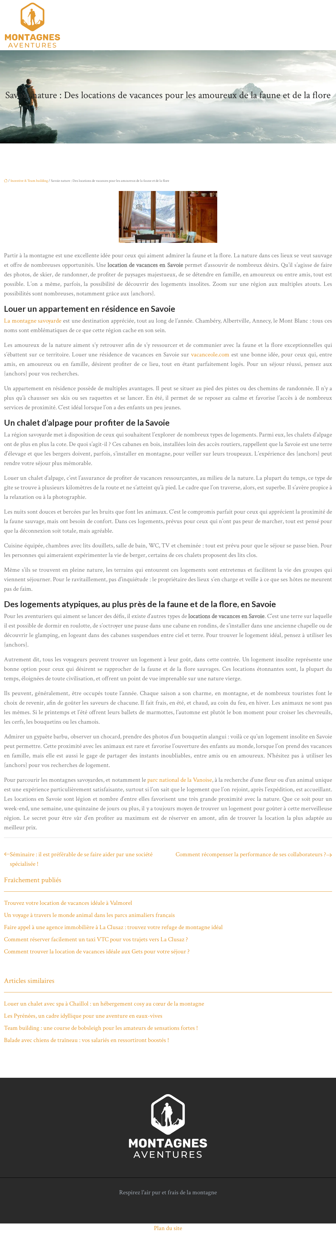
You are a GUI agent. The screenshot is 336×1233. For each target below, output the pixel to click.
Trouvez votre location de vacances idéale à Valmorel (68, 903)
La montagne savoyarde (32, 321)
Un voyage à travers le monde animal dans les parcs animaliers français (89, 915)
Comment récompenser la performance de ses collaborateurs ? (251, 854)
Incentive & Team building (197, 25)
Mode (286, 25)
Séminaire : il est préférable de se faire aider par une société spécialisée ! (81, 859)
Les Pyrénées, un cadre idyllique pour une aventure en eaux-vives (83, 1016)
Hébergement (146, 25)
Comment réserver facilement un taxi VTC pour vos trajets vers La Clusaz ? (96, 939)
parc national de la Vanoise (179, 780)
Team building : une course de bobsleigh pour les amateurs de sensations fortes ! (101, 1028)
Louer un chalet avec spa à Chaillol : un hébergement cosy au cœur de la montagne (104, 1004)
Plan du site (168, 1228)
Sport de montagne (253, 25)
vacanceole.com (210, 355)
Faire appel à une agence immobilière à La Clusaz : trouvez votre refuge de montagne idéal (113, 927)
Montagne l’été (315, 25)
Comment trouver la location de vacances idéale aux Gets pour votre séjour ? (97, 951)
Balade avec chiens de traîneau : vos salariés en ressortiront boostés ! (86, 1040)
